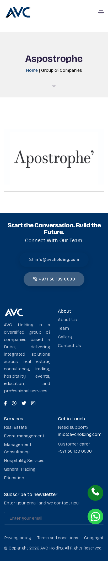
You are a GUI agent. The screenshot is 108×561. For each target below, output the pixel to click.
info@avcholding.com (57, 259)
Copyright (94, 537)
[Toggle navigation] (101, 12)
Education (14, 478)
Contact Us (69, 345)
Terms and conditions (57, 537)
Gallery (65, 337)
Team (63, 328)
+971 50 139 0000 (57, 279)
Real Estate (15, 427)
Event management (24, 436)
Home (32, 70)
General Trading (19, 469)
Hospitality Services (24, 460)
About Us (67, 319)
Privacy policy (17, 537)
